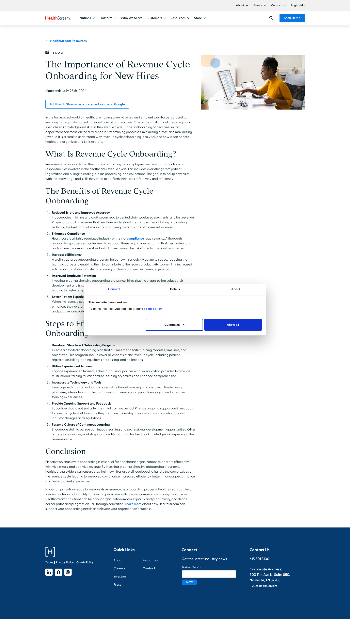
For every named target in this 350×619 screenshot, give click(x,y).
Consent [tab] (114, 289)
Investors (120, 576)
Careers (119, 568)
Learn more (133, 504)
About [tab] (235, 289)
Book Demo (292, 18)
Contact (276, 5)
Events (257, 5)
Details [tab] (175, 289)
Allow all (233, 324)
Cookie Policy (85, 562)
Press (117, 585)
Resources (150, 560)
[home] (58, 18)
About (240, 5)
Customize (172, 324)
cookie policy (152, 308)
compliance (135, 239)
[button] (242, 5)
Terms (49, 562)
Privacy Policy (65, 562)
